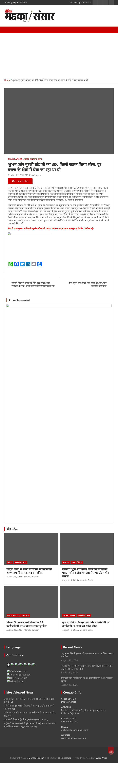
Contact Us (86, 2)
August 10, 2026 (14, 629)
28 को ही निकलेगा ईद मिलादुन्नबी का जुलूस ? (22, 719)
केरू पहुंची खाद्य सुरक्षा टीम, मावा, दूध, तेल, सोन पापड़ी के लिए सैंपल (87, 284)
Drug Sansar (15, 159)
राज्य (40, 159)
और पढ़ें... (12, 529)
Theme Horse (64, 757)
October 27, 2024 (16, 175)
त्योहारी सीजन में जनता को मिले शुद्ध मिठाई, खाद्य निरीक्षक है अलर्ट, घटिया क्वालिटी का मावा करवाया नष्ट (33, 284)
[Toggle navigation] (8, 30)
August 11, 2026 (70, 580)
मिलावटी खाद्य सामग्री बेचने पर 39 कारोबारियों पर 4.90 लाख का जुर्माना (26, 624)
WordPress (101, 757)
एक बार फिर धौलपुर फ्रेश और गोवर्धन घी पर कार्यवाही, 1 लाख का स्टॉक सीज (86, 624)
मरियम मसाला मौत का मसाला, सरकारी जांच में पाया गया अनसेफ (30, 712)
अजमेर (26, 159)
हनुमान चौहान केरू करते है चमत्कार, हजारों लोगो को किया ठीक (29, 698)
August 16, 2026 (14, 576)
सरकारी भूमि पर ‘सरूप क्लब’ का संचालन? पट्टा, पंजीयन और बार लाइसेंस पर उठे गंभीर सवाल (85, 572)
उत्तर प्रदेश (25, 615)
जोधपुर (9, 562)
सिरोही (79, 562)
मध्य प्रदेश (81, 615)
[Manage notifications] (111, 752)
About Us (74, 2)
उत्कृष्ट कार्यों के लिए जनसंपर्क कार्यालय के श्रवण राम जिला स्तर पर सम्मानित (29, 571)
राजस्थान (33, 159)
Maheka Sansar (33, 175)
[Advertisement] (59, 55)
